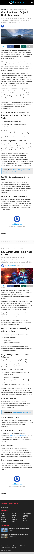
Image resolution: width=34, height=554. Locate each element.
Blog (2, 513)
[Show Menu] (2, 2)
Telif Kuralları (23, 545)
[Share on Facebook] (10, 46)
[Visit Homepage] (17, 2)
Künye (8, 545)
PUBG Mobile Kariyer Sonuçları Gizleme (19, 528)
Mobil (13, 517)
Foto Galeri (4, 517)
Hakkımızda (15, 545)
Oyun (13, 521)
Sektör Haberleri (27, 513)
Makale (14, 515)
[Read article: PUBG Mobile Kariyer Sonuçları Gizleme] (4, 530)
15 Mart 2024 (20, 26)
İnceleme (3, 521)
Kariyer (2, 545)
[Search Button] (32, 2)
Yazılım (25, 520)
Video (24, 518)
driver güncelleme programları (18, 435)
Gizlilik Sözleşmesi (5, 547)
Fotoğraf (3, 519)
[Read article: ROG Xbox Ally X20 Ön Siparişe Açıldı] (4, 536)
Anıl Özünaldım (11, 26)
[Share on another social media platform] (30, 46)
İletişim (14, 547)
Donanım (3, 515)
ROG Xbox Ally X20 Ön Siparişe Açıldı (18, 534)
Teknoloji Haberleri (25, 516)
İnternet (14, 513)
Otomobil (14, 519)
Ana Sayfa (3, 9)
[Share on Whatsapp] (24, 46)
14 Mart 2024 (20, 265)
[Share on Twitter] (17, 46)
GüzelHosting (4, 507)
